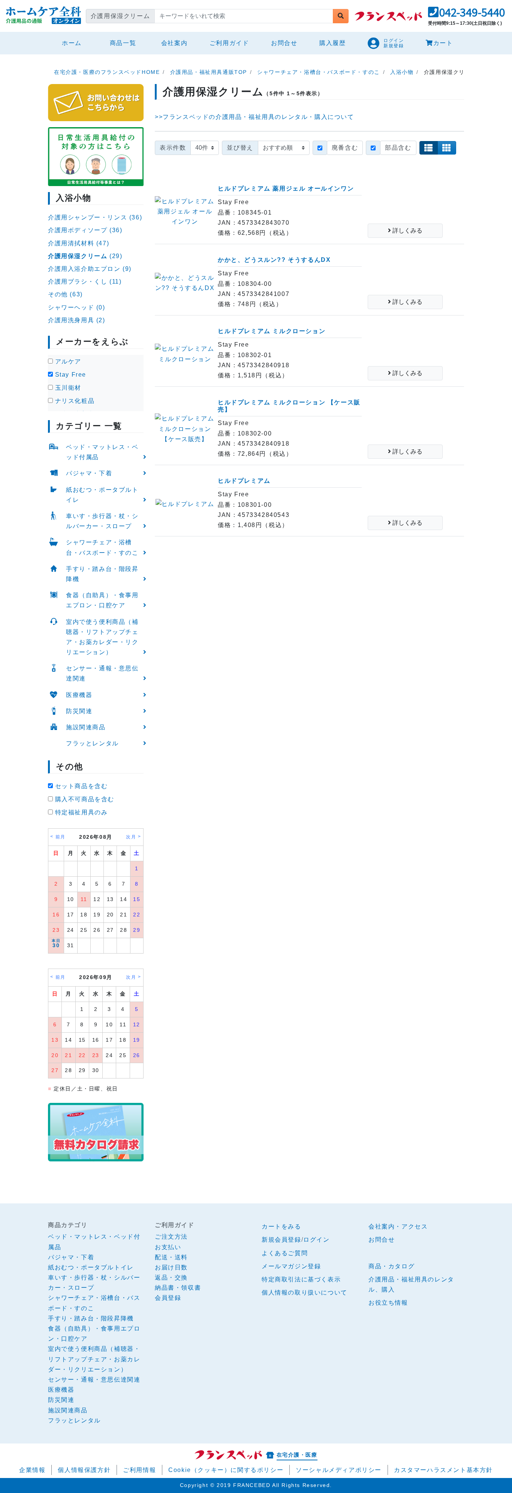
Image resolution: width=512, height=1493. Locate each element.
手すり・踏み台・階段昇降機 (102, 574)
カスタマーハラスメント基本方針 (443, 1470)
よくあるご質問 (285, 1253)
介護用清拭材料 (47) (78, 243)
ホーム (75, 42)
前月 (60, 837)
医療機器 (79, 695)
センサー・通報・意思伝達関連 (102, 673)
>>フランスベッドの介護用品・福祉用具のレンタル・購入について (254, 117)
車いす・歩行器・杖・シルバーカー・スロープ (102, 521)
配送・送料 (171, 1257)
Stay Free (69, 374)
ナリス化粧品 (73, 401)
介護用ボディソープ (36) (85, 230)
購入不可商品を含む (83, 799)
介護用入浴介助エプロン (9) (90, 269)
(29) (85, 256)
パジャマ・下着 (89, 473)
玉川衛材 (67, 388)
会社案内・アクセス (398, 1226)
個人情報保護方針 (84, 1470)
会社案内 (174, 43)
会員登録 (168, 1298)
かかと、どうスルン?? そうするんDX (274, 260)
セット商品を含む (80, 786)
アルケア (67, 361)
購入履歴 (332, 43)
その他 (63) (65, 294)
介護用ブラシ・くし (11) (84, 281)
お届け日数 (171, 1267)
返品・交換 (171, 1277)
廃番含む (345, 147)
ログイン (316, 1239)
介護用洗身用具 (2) (76, 320)
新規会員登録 (281, 1239)
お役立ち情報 (388, 1302)
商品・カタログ (391, 1266)
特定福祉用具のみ (80, 812)
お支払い (168, 1247)
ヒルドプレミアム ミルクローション (271, 331)
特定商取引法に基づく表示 (301, 1279)
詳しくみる (406, 230)
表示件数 (173, 147)
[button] (466, 14)
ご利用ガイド (229, 43)
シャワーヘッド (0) (76, 307)
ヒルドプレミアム (244, 481)
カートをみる (281, 1226)
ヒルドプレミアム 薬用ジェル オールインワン (286, 188)
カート (443, 43)
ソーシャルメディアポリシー (339, 1470)
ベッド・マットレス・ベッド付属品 (102, 452)
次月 (131, 837)
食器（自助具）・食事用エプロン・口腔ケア (102, 600)
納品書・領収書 (178, 1287)
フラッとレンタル (92, 743)
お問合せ (284, 43)
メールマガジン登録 (291, 1266)
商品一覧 (123, 43)
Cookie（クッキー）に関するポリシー (225, 1470)
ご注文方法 (171, 1236)
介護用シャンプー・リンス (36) (95, 217)
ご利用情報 (139, 1470)
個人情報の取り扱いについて (304, 1292)
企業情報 (32, 1470)
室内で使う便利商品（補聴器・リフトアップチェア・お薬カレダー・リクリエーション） (102, 637)
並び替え (240, 147)
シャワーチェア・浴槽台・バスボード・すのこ (102, 547)
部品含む (398, 147)
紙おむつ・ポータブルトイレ (102, 495)
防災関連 (79, 711)
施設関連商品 (86, 727)
